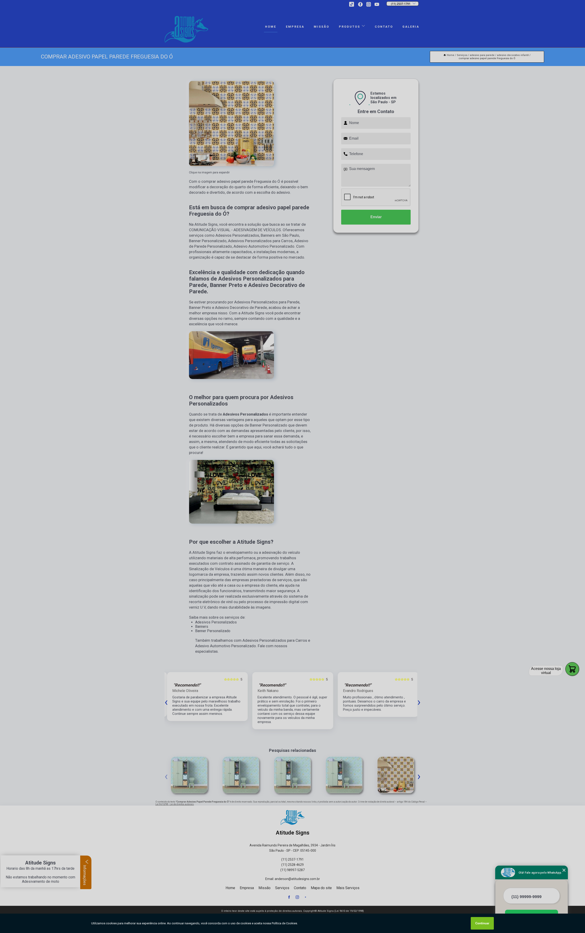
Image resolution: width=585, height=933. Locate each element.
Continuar (482, 923)
